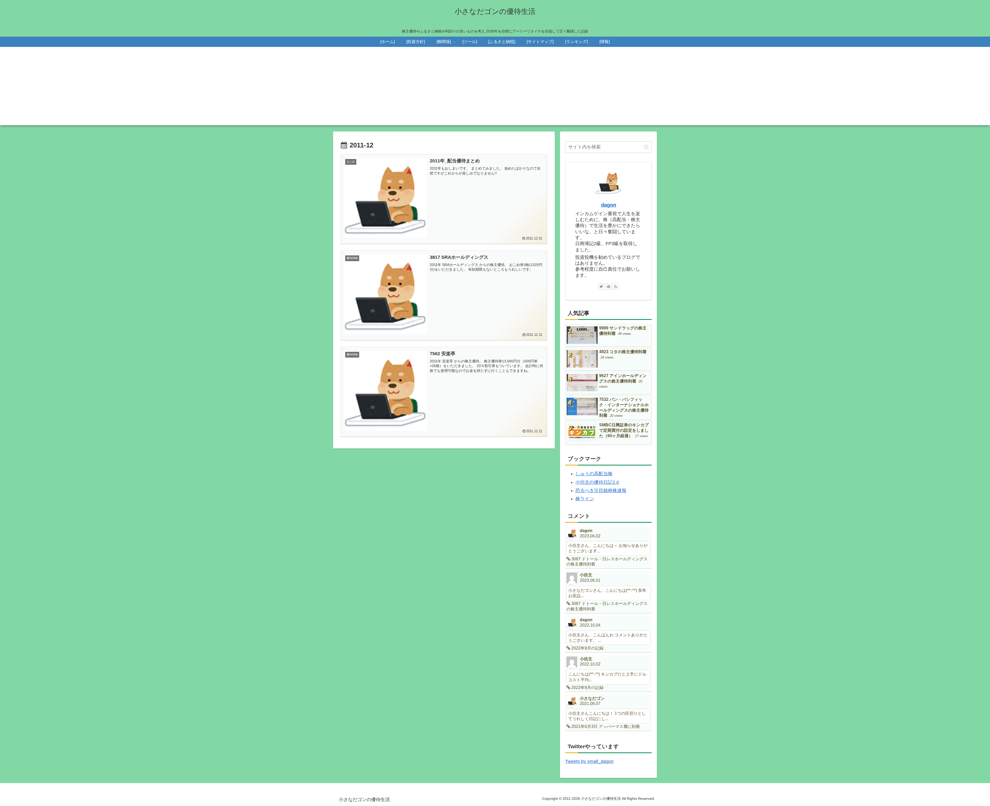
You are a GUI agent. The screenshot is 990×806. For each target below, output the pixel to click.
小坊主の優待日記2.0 (597, 482)
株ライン (584, 498)
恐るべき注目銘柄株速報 (600, 490)
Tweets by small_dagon (589, 761)
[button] (646, 147)
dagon (608, 205)
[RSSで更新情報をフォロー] (616, 287)
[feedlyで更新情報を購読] (608, 287)
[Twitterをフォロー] (601, 287)
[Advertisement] (495, 89)
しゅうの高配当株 (594, 473)
